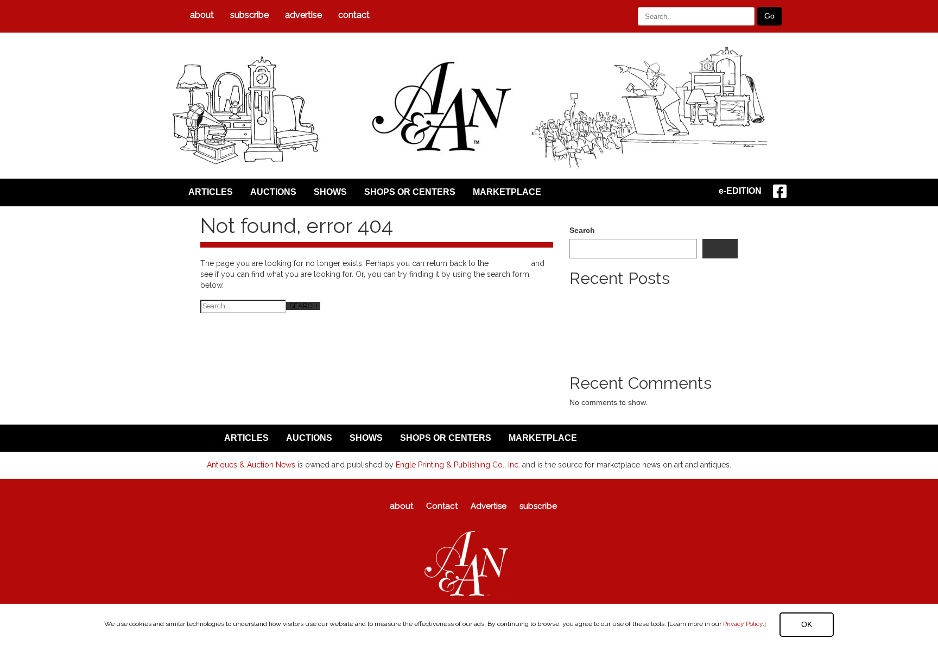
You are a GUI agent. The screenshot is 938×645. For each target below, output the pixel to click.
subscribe (249, 15)
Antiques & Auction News (251, 464)
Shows (330, 192)
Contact (354, 15)
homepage (510, 263)
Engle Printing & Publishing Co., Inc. (458, 464)
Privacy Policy (743, 624)
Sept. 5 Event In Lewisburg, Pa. (623, 319)
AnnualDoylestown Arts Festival (623, 351)
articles (210, 192)
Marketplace (507, 192)
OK (806, 624)
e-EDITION (740, 190)
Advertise (303, 15)
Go (769, 15)
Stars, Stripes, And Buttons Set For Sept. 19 (644, 341)
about (202, 15)
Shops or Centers (409, 192)
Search (582, 230)
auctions (273, 192)
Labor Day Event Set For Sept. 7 (625, 330)
